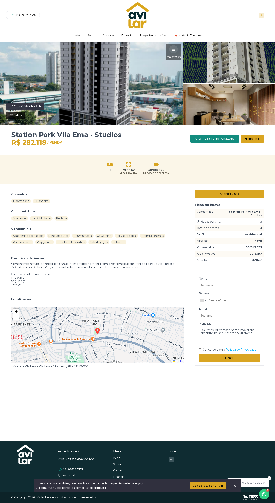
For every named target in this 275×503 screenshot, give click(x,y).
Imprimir (254, 138)
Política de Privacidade (241, 349)
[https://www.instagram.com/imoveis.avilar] (261, 15)
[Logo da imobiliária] (25, 466)
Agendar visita (229, 193)
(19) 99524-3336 (25, 15)
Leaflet (179, 361)
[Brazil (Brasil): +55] (203, 300)
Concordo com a (229, 349)
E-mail (229, 357)
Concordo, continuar (208, 485)
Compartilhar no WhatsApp (216, 138)
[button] (16, 311)
